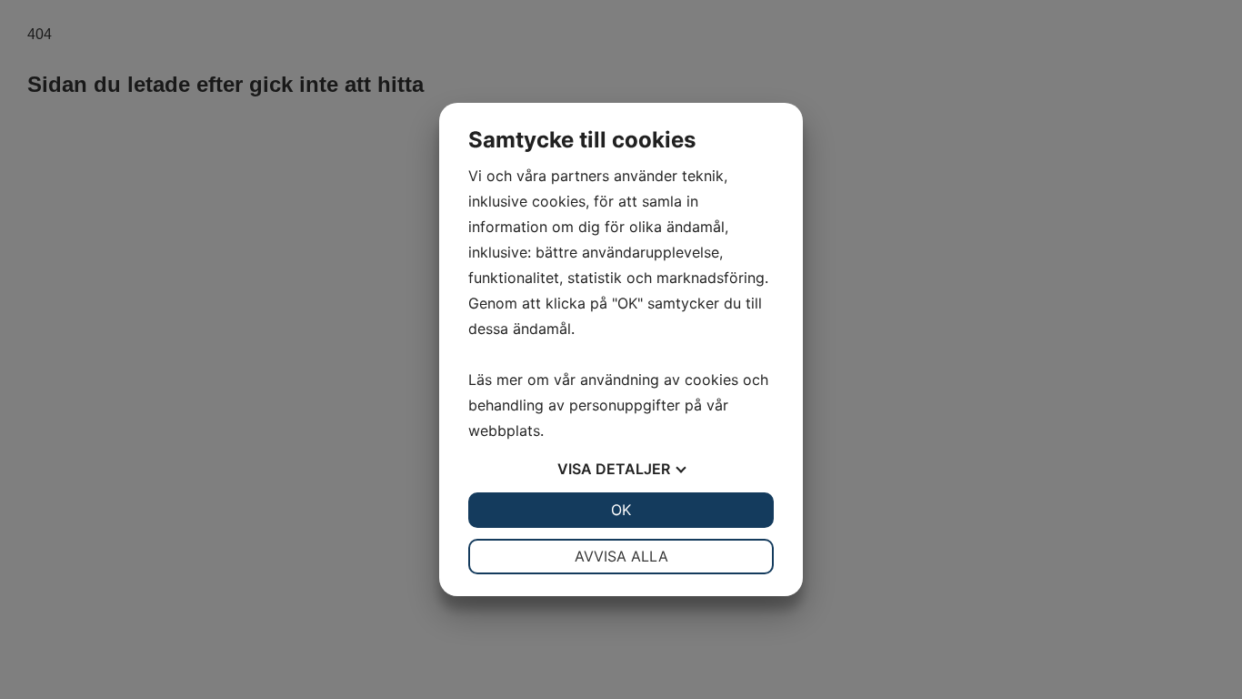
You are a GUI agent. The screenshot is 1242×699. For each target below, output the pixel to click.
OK (621, 510)
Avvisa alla (621, 556)
